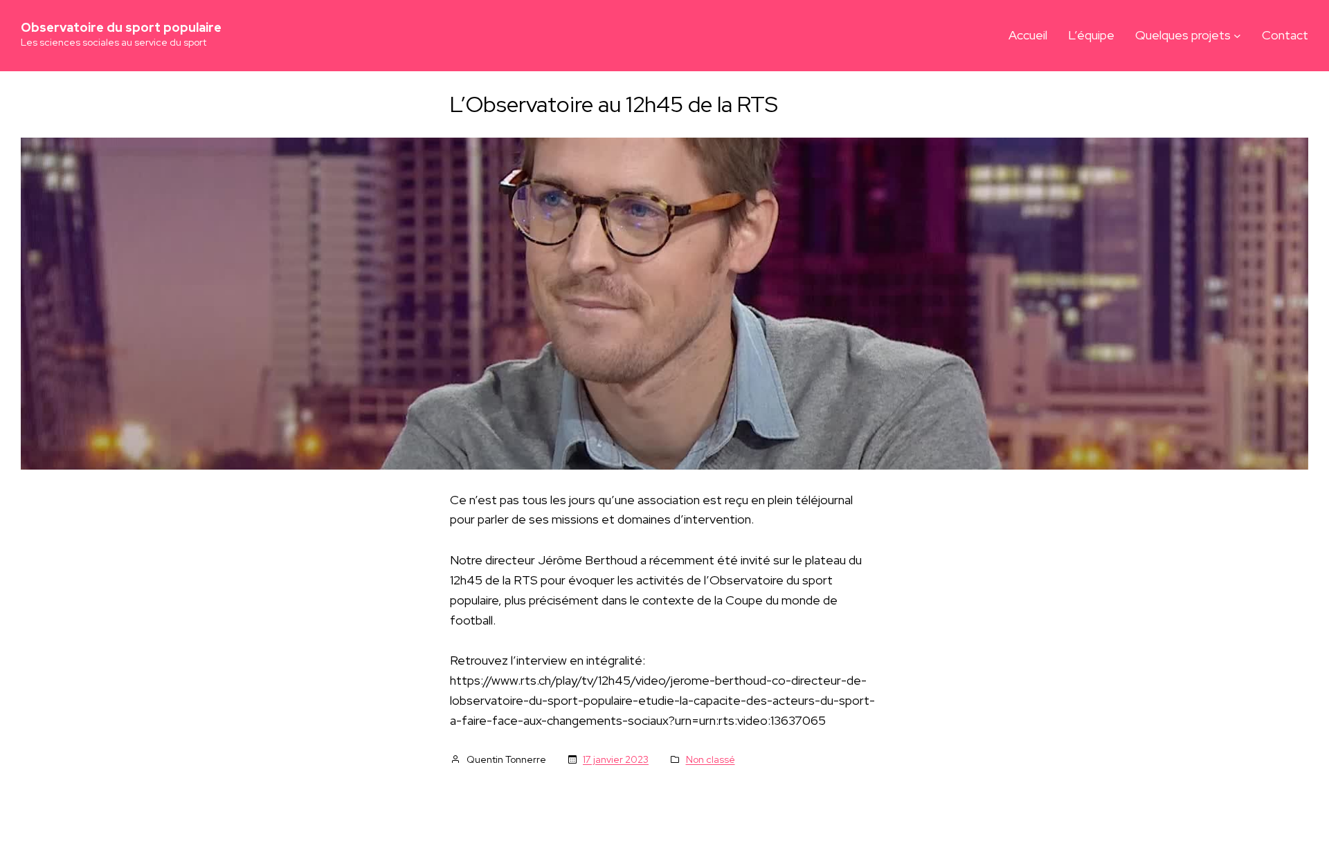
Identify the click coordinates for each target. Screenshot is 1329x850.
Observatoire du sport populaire (121, 27)
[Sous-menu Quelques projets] (1237, 35)
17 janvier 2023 (616, 759)
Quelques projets (1183, 35)
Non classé (710, 759)
